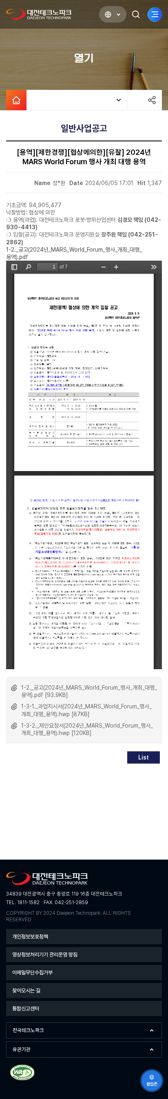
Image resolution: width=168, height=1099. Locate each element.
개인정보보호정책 (30, 937)
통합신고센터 (25, 1008)
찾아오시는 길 (26, 990)
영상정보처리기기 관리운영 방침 (44, 955)
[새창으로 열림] (22, 1079)
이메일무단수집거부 (32, 972)
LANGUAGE (112, 14)
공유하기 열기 (152, 100)
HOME (16, 100)
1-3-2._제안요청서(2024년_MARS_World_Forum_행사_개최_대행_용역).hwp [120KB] (87, 729)
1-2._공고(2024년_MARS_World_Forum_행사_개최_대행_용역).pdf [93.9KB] (89, 691)
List (143, 757)
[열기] (77, 100)
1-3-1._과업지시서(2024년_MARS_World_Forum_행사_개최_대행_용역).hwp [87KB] (86, 710)
